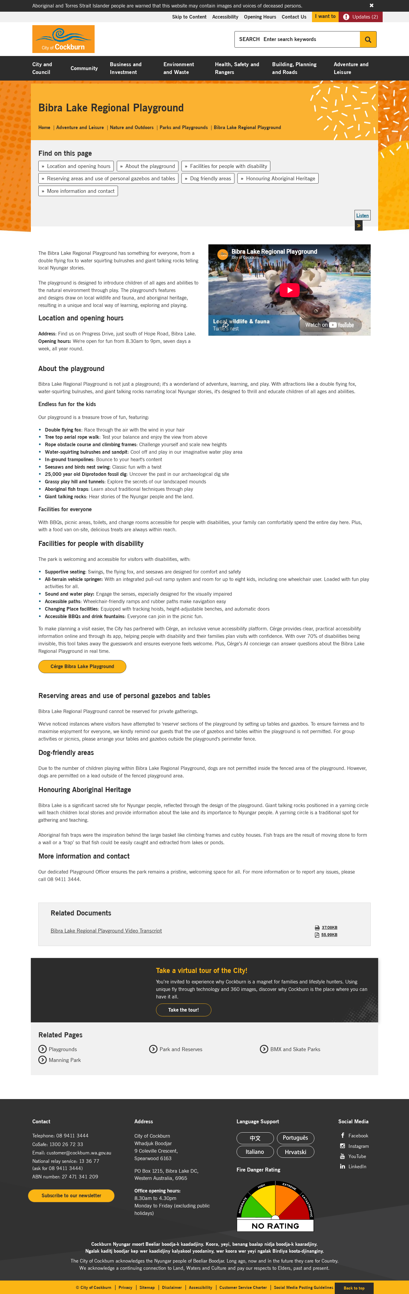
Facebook (358, 1135)
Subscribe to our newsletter (71, 1195)
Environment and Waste (178, 68)
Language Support (258, 1122)
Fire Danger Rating (258, 1170)
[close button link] (371, 5)
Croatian (295, 1152)
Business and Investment (126, 68)
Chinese (255, 1138)
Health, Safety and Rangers (237, 68)
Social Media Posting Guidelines (303, 1287)
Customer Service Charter (243, 1287)
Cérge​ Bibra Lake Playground (82, 666)
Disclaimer (172, 1287)
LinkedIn (357, 1166)
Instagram (359, 1145)
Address (143, 1122)
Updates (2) (365, 17)
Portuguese (295, 1138)
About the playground (150, 166)
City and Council (42, 68)
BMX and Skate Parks (295, 1049)
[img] (284, 1206)
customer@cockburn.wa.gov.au (79, 1153)
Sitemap (147, 1287)
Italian (255, 1152)
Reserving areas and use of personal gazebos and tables (111, 178)
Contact (41, 1122)
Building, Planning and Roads (294, 68)
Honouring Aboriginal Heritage (280, 178)
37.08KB (329, 927)
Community (84, 68)
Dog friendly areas (210, 178)
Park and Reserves (181, 1049)
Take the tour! (183, 1010)
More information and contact (81, 191)
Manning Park (65, 1060)
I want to (325, 16)
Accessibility (225, 17)
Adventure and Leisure (351, 68)
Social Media (353, 1122)
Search (368, 39)
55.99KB (329, 934)
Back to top (359, 1288)
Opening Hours (260, 17)
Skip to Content (189, 17)
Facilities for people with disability (228, 166)
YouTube (357, 1156)
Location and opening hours (78, 166)
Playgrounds (63, 1049)
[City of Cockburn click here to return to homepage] (63, 40)
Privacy (125, 1287)
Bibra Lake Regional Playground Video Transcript (106, 930)
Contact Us (294, 17)
